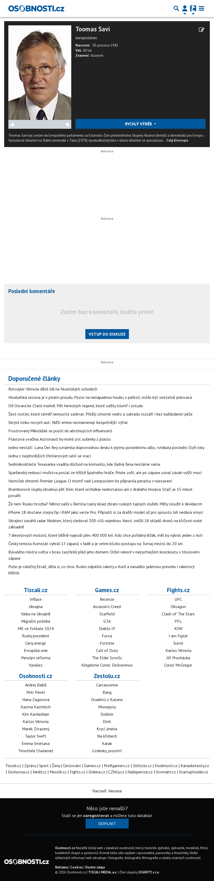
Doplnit (107, 823)
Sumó (178, 643)
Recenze (107, 599)
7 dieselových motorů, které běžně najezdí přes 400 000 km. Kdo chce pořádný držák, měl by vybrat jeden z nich (105, 535)
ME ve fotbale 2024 (36, 628)
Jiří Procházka (178, 657)
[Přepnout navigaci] (185, 8)
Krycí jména (107, 728)
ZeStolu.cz (142, 765)
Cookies (76, 867)
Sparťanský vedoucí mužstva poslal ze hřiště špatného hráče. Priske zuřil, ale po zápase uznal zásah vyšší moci (104, 472)
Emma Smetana (36, 743)
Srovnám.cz (166, 771)
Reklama (61, 867)
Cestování (72, 765)
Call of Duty (107, 650)
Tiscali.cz (35, 590)
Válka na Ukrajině (35, 613)
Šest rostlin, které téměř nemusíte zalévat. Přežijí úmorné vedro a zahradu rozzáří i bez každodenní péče (100, 414)
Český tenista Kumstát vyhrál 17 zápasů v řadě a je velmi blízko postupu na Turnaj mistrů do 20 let (95, 543)
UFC (178, 599)
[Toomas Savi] (39, 72)
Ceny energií (35, 643)
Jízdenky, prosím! (107, 750)
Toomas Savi (92, 29)
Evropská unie (36, 650)
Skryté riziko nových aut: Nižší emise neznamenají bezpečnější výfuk (68, 422)
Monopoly (107, 706)
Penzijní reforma (35, 657)
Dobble (106, 714)
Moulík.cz (58, 771)
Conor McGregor (178, 665)
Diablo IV (107, 628)
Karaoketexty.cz (195, 765)
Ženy (56, 765)
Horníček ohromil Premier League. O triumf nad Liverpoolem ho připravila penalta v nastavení (90, 480)
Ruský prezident (35, 635)
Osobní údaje (95, 867)
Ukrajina (36, 606)
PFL (178, 621)
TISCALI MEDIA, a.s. (102, 872)
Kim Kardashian (35, 714)
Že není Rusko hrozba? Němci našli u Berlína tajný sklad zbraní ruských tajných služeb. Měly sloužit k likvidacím (105, 503)
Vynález (36, 665)
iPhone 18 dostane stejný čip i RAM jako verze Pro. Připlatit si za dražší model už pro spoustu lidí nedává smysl (105, 512)
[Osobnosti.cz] (36, 8)
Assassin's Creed (107, 606)
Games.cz (107, 590)
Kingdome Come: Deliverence (107, 665)
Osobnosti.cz (35, 676)
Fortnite (107, 643)
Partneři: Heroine (107, 791)
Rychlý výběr (139, 123)
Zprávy (30, 765)
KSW (178, 628)
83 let (87, 50)
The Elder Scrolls (107, 657)
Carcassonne (107, 684)
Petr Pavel (35, 692)
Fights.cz (178, 590)
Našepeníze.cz (140, 771)
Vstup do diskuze (107, 334)
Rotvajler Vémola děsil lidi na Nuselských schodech (52, 389)
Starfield (107, 613)
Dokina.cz (96, 771)
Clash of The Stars (178, 613)
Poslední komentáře (31, 291)
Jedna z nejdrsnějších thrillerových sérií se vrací (49, 455)
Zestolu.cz (107, 676)
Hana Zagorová (35, 699)
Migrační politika (35, 621)
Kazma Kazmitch (36, 706)
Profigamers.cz (117, 765)
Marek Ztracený (35, 728)
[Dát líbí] (24, 124)
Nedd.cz (39, 771)
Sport (44, 765)
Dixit (107, 721)
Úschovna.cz (18, 771)
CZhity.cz (116, 771)
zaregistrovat (96, 815)
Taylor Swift (35, 736)
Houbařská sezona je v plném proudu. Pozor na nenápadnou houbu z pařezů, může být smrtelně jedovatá (100, 397)
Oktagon (178, 606)
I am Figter (178, 635)
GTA (107, 621)
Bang (107, 692)
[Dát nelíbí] (55, 124)
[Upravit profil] (202, 29)
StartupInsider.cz (193, 771)
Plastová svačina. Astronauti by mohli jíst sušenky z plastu (59, 439)
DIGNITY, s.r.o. (149, 872)
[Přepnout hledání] (176, 8)
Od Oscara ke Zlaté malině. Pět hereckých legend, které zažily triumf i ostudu (75, 405)
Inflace (35, 599)
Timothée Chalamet (36, 750)
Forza (107, 635)
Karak (107, 743)
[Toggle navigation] (201, 8)
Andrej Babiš (35, 684)
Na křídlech (107, 736)
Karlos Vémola (178, 650)
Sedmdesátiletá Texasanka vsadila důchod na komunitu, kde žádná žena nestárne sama (84, 464)
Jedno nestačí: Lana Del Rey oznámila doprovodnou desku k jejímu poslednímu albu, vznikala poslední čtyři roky (106, 447)
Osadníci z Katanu (107, 699)
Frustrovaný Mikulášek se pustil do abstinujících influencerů (60, 430)
